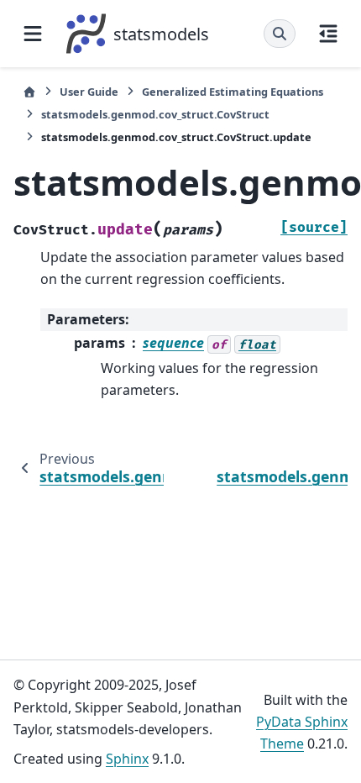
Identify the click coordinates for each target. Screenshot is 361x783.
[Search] (280, 33)
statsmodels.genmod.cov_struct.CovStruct (155, 114)
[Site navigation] (32, 33)
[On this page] (328, 33)
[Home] (29, 92)
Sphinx (127, 758)
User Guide (89, 91)
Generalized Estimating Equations (232, 91)
